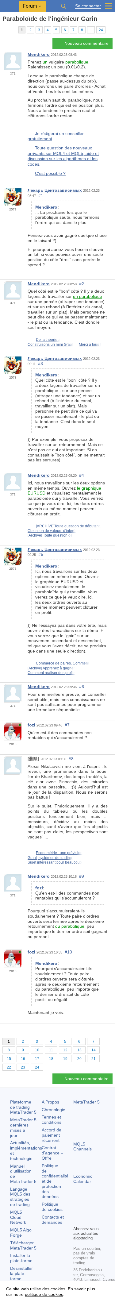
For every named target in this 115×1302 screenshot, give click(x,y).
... (91, 30)
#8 (71, 758)
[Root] (4, 29)
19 (65, 1059)
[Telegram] (86, 1210)
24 (101, 30)
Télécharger (23, 1245)
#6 (81, 686)
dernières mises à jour (23, 1127)
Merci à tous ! (90, 344)
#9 (81, 876)
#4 (81, 475)
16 (23, 1059)
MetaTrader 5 (86, 1102)
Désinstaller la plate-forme (21, 1273)
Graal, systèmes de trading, (50, 858)
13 (79, 1050)
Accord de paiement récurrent (51, 1135)
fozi (31, 724)
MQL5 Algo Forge (21, 1232)
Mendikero (39, 54)
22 (9, 1067)
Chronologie (53, 1109)
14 (93, 1050)
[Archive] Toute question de (50, 535)
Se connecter (88, 6)
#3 (40, 363)
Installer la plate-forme (21, 1258)
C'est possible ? (50, 173)
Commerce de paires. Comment (62, 663)
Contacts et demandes (53, 1220)
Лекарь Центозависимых (55, 190)
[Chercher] (63, 6)
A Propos (50, 1102)
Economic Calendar (82, 1179)
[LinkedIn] (86, 1220)
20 (79, 1059)
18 (51, 1059)
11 (51, 1050)
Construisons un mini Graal (50, 344)
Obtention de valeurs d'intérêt (52, 531)
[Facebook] (77, 1210)
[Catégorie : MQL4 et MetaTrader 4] (11, 29)
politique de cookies (44, 1294)
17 (37, 1059)
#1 (40, 195)
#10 (68, 952)
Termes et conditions (51, 1120)
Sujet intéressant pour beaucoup (55, 862)
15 (9, 1059)
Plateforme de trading (23, 1107)
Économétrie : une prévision (59, 853)
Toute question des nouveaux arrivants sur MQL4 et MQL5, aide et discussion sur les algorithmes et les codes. (63, 156)
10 (37, 1050)
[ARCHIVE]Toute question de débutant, (68, 526)
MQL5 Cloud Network (18, 1217)
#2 (81, 283)
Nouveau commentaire (86, 43)
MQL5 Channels (82, 1147)
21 (93, 1059)
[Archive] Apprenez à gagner (51, 668)
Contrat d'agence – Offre (52, 1153)
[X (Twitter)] (96, 1210)
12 (65, 1050)
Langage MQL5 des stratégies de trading (20, 1197)
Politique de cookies (52, 1207)
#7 (67, 724)
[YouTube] (77, 1220)
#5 (40, 554)
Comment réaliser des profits (51, 673)
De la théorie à (48, 339)
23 (23, 1067)
